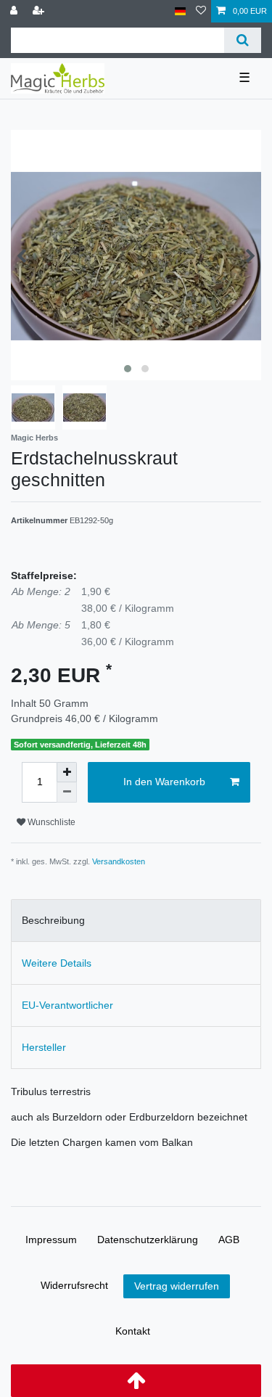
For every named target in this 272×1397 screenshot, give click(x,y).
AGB (228, 1239)
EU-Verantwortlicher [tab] (67, 1005)
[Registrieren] (40, 11)
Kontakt (132, 1331)
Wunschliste (50, 822)
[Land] (180, 11)
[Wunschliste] (201, 11)
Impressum (51, 1239)
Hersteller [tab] (44, 1047)
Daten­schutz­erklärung (147, 1239)
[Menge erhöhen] (67, 772)
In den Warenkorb (164, 781)
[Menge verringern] (67, 792)
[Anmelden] (15, 11)
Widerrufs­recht (74, 1285)
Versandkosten (118, 861)
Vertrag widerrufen (176, 1286)
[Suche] (242, 40)
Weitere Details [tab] (56, 963)
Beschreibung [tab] (53, 920)
